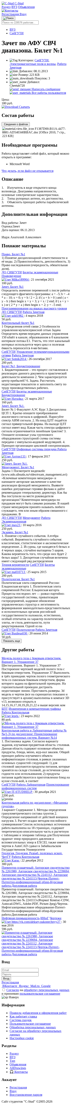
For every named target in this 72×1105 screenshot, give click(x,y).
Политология (25, 629)
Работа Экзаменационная (26, 519)
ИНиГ (44, 918)
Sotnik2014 (19, 359)
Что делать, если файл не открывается (27, 170)
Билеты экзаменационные (40, 272)
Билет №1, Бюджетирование (21, 366)
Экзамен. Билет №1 (15, 532)
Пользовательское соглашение (30, 1023)
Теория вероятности (15, 564)
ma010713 (18, 572)
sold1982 (17, 315)
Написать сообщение (45, 89)
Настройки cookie (22, 1038)
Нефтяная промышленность (21, 918)
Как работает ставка (23, 1016)
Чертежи (55, 918)
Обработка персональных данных (33, 1027)
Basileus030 (19, 633)
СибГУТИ (17, 33)
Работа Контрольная (15, 712)
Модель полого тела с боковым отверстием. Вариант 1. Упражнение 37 (31, 660)
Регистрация (11, 14)
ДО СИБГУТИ (12, 272)
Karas (15, 860)
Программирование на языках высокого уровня (34, 308)
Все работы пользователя (48, 92)
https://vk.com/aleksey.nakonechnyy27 (36, 921)
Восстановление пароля (26, 1094)
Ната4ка (17, 398)
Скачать (24, 107)
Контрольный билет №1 (18, 323)
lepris (15, 716)
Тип (12, 1060)
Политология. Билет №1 (18, 579)
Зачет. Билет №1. (13, 406)
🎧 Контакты (19, 1072)
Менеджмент (31, 518)
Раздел (6, 7)
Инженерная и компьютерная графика (35, 708)
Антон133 (18, 456)
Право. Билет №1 (13, 254)
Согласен (12, 990)
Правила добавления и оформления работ (38, 1013)
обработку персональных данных (46, 990)
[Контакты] (10, 10)
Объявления (26, 7)
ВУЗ (14, 7)
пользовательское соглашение (40, 993)
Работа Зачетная (33, 312)
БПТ (5, 708)
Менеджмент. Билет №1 (18, 467)
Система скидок (21, 1020)
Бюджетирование (13, 395)
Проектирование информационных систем (35, 786)
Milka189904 (20, 279)
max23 (16, 525)
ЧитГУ (6, 856)
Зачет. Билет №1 (13, 286)
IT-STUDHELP (22, 791)
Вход (23, 14)
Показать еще (11, 640)
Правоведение (11, 276)
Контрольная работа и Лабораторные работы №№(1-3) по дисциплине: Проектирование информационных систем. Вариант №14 (34, 734)
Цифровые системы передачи (36, 449)
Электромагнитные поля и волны (33, 64)
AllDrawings (18, 1068)
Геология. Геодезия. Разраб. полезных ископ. (32, 853)
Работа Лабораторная (30, 784)
